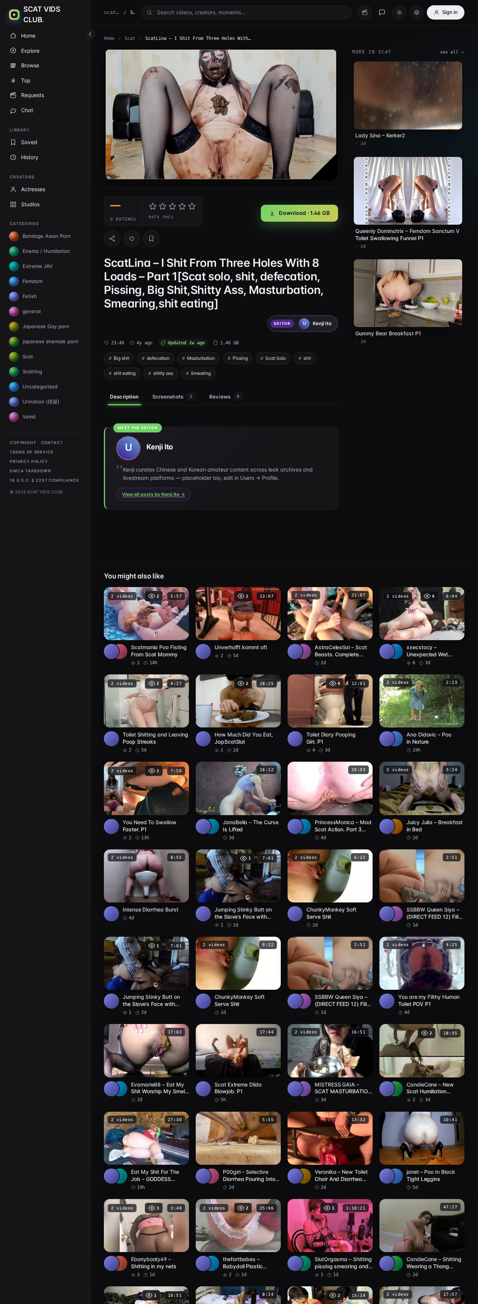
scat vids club (112, 12)
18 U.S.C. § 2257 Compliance (44, 480)
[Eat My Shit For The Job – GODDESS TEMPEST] (146, 1151)
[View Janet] (395, 1176)
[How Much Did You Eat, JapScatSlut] (238, 713)
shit (307, 358)
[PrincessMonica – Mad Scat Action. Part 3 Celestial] (330, 801)
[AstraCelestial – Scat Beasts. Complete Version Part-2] (330, 626)
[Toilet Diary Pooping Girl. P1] (330, 713)
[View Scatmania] (119, 651)
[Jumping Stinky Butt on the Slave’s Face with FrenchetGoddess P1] (238, 888)
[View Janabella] (211, 826)
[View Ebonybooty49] (119, 1263)
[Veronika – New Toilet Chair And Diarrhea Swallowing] (330, 1151)
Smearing (201, 373)
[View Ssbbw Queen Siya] (395, 913)
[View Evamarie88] (119, 1088)
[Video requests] (365, 12)
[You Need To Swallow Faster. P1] (146, 801)
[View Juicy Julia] (395, 826)
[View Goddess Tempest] (119, 1176)
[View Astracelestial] (303, 651)
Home (109, 38)
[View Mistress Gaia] (303, 1088)
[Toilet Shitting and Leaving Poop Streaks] (146, 713)
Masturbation (201, 358)
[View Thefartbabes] (211, 1263)
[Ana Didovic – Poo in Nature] (421, 713)
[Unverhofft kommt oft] (238, 623)
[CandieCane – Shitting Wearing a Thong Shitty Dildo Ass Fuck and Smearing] (421, 1238)
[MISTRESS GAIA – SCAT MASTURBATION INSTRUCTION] (330, 1063)
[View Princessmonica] (303, 826)
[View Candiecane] (395, 1088)
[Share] (112, 238)
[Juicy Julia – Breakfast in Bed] (421, 801)
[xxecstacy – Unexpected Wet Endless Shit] (421, 626)
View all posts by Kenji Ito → (153, 494)
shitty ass (163, 373)
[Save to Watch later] (179, 595)
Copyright (23, 442)
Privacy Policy (29, 461)
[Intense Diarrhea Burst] (146, 885)
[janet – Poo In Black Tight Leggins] (421, 1151)
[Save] (151, 238)
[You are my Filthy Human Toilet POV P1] (421, 976)
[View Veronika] (303, 1176)
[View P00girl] (211, 1176)
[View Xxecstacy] (395, 651)
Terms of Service (31, 452)
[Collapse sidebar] (90, 34)
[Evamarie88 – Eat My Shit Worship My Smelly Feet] (146, 1063)
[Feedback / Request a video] (382, 12)
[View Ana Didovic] (395, 738)
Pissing (240, 358)
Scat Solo (275, 358)
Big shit (121, 358)
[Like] (131, 238)
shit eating (124, 373)
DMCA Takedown (30, 471)
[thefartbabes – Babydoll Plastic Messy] (238, 1238)
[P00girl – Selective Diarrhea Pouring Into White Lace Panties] (238, 1151)
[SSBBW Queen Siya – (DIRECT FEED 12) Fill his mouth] (421, 888)
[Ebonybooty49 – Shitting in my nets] (146, 1238)
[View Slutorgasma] (303, 1263)
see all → (452, 52)
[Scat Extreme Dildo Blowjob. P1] (238, 1063)
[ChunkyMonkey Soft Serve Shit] (330, 888)
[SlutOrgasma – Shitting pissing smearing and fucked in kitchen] (330, 1238)
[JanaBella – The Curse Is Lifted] (238, 801)
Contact (52, 442)
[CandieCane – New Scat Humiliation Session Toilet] (421, 1063)
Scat (130, 38)
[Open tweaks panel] (416, 12)
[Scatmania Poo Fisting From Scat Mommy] (146, 626)
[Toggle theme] (399, 12)
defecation (158, 358)
